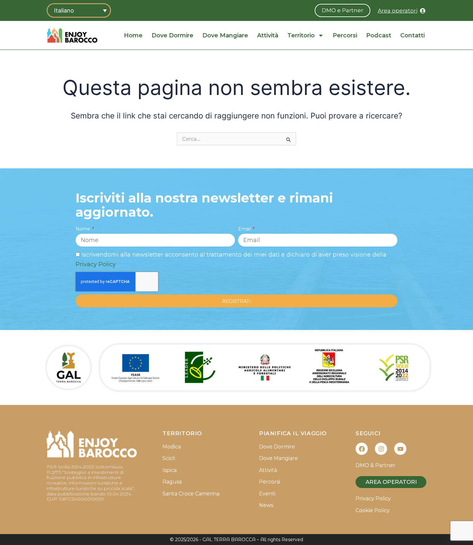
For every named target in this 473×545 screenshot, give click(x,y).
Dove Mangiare (225, 35)
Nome (83, 229)
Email (245, 229)
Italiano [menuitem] (64, 10)
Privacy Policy (96, 264)
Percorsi (345, 35)
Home (133, 35)
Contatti (412, 35)
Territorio (301, 35)
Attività (267, 35)
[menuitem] (79, 10)
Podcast (378, 35)
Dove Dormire (172, 35)
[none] (79, 10)
